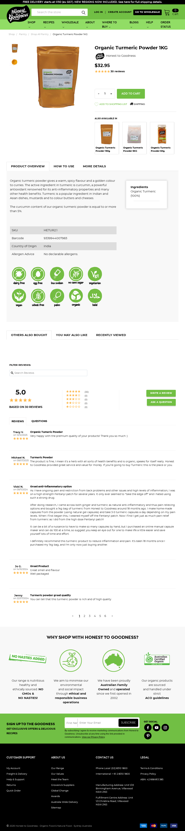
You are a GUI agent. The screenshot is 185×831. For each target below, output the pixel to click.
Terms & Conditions (151, 768)
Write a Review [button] (161, 393)
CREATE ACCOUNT (120, 12)
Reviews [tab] (18, 421)
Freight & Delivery (17, 774)
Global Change (59, 791)
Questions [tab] (39, 421)
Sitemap (56, 808)
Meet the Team (60, 779)
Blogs (134, 22)
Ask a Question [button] (161, 402)
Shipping (139, 104)
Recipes (48, 22)
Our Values (57, 774)
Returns (11, 785)
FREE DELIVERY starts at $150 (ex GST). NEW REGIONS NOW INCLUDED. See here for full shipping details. (92, 2)
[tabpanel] (108, 138)
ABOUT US (58, 757)
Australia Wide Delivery (64, 802)
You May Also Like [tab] (71, 335)
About (90, 22)
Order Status (166, 25)
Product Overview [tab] (28, 166)
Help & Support (15, 779)
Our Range (57, 768)
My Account (13, 768)
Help (149, 22)
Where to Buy (109, 25)
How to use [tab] (64, 166)
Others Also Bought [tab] (29, 335)
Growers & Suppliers (62, 785)
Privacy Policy (148, 774)
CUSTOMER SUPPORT (21, 757)
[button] (111, 105)
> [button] (112, 616)
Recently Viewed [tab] (111, 335)
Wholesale (70, 22)
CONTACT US (104, 757)
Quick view (107, 127)
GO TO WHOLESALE (147, 12)
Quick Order (14, 791)
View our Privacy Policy (93, 737)
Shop (31, 22)
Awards (55, 796)
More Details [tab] (94, 166)
